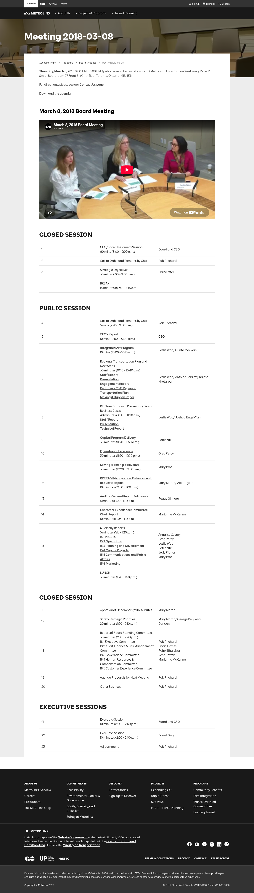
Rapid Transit (160, 796)
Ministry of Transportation (81, 845)
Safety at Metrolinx (80, 816)
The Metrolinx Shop (37, 808)
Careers (29, 796)
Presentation (109, 379)
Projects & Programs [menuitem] (92, 13)
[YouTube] (197, 844)
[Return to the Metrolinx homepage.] (37, 13)
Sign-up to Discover (122, 796)
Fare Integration (204, 796)
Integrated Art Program (117, 348)
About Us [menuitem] (64, 13)
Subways (157, 802)
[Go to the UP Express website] (53, 3)
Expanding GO (161, 790)
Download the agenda (55, 93)
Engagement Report (114, 384)
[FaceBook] (189, 844)
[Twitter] (204, 844)
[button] (43, 4)
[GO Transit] (29, 858)
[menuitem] (62, 13)
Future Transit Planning (167, 808)
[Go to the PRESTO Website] (64, 3)
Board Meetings (87, 63)
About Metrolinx (47, 63)
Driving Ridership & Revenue (119, 465)
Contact (200, 859)
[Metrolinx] (36, 831)
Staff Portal (220, 859)
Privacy (184, 859)
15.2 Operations (111, 541)
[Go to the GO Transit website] (43, 3)
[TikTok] (227, 844)
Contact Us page (92, 84)
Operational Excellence (116, 451)
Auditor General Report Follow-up (124, 496)
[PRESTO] (64, 858)
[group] (62, 13)
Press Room (32, 802)
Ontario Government (73, 837)
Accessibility (75, 790)
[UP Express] (47, 858)
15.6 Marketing (110, 563)
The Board (67, 63)
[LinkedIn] (219, 844)
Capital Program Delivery (118, 437)
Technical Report (112, 428)
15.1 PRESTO (108, 537)
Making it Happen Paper (117, 397)
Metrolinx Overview (37, 790)
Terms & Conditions (159, 859)
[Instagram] (212, 844)
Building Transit (204, 812)
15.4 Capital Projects (114, 550)
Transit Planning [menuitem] (126, 13)
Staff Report (109, 375)
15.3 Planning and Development (122, 546)
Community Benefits (207, 790)
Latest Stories (118, 790)
